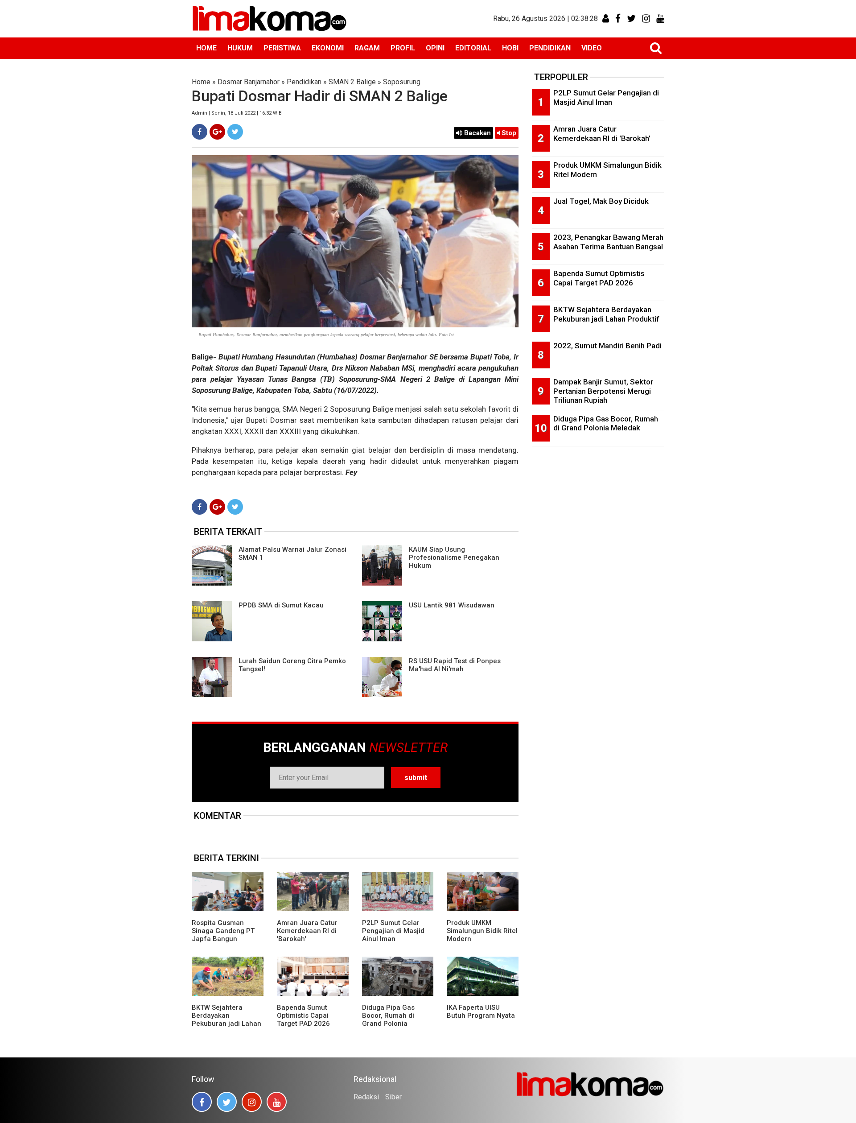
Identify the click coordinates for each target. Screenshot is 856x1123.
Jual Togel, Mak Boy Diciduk (601, 201)
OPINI (435, 48)
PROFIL (403, 48)
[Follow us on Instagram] (252, 1102)
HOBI (510, 48)
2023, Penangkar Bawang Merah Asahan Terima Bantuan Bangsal (608, 242)
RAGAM (367, 48)
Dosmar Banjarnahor (249, 82)
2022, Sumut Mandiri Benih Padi (607, 345)
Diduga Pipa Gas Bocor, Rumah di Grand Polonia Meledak (388, 1019)
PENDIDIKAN (550, 48)
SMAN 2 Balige (352, 82)
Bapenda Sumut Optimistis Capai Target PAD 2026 (303, 1015)
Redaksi (366, 1097)
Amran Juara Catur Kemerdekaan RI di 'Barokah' (307, 931)
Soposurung (401, 82)
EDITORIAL (473, 48)
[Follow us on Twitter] (227, 1102)
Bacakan (476, 133)
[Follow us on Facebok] (202, 1102)
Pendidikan (304, 82)
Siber (393, 1097)
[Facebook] (199, 132)
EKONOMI (328, 48)
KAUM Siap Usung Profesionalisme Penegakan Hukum (454, 557)
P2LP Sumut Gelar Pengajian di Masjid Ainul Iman (393, 931)
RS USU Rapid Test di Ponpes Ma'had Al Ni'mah (455, 665)
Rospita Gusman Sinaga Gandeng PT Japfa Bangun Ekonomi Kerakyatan (224, 935)
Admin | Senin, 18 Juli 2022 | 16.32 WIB (237, 113)
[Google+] (217, 132)
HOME (206, 48)
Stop (508, 133)
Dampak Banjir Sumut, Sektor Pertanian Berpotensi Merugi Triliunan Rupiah (603, 391)
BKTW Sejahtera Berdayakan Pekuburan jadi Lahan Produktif (226, 1019)
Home (201, 82)
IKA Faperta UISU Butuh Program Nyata (481, 1011)
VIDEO (591, 48)
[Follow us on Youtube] (277, 1102)
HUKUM (240, 48)
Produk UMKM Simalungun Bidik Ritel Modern (482, 931)
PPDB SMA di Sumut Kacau (281, 605)
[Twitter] (235, 132)
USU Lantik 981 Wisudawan (451, 605)
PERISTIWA (282, 48)
